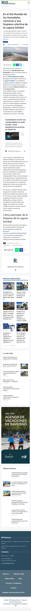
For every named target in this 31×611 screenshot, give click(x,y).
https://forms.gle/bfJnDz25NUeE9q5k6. (15, 233)
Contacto (14, 588)
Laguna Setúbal (9, 81)
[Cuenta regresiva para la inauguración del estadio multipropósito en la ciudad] (24, 359)
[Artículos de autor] (15, 260)
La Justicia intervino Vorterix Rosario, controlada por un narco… (20, 483)
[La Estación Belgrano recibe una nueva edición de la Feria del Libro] (24, 373)
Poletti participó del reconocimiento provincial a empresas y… (20, 521)
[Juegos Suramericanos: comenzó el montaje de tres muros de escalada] (6, 512)
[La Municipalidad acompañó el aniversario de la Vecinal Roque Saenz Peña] (6, 475)
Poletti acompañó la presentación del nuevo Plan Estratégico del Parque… (20, 502)
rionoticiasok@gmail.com (7, 563)
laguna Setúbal (7, 245)
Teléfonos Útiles (18, 574)
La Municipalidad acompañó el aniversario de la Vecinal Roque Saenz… (20, 474)
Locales (5, 41)
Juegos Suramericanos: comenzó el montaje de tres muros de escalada (19, 511)
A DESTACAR (6, 283)
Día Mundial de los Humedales (13, 243)
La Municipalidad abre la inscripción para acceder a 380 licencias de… (19, 493)
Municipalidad (13, 76)
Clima (20, 578)
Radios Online (9, 578)
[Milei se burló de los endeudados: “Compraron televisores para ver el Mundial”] (24, 382)
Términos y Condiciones (13, 583)
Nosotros (6, 574)
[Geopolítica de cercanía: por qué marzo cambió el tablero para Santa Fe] (8, 286)
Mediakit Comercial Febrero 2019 (13, 592)
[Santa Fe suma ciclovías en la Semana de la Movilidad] (22, 286)
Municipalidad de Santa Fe (17, 245)
